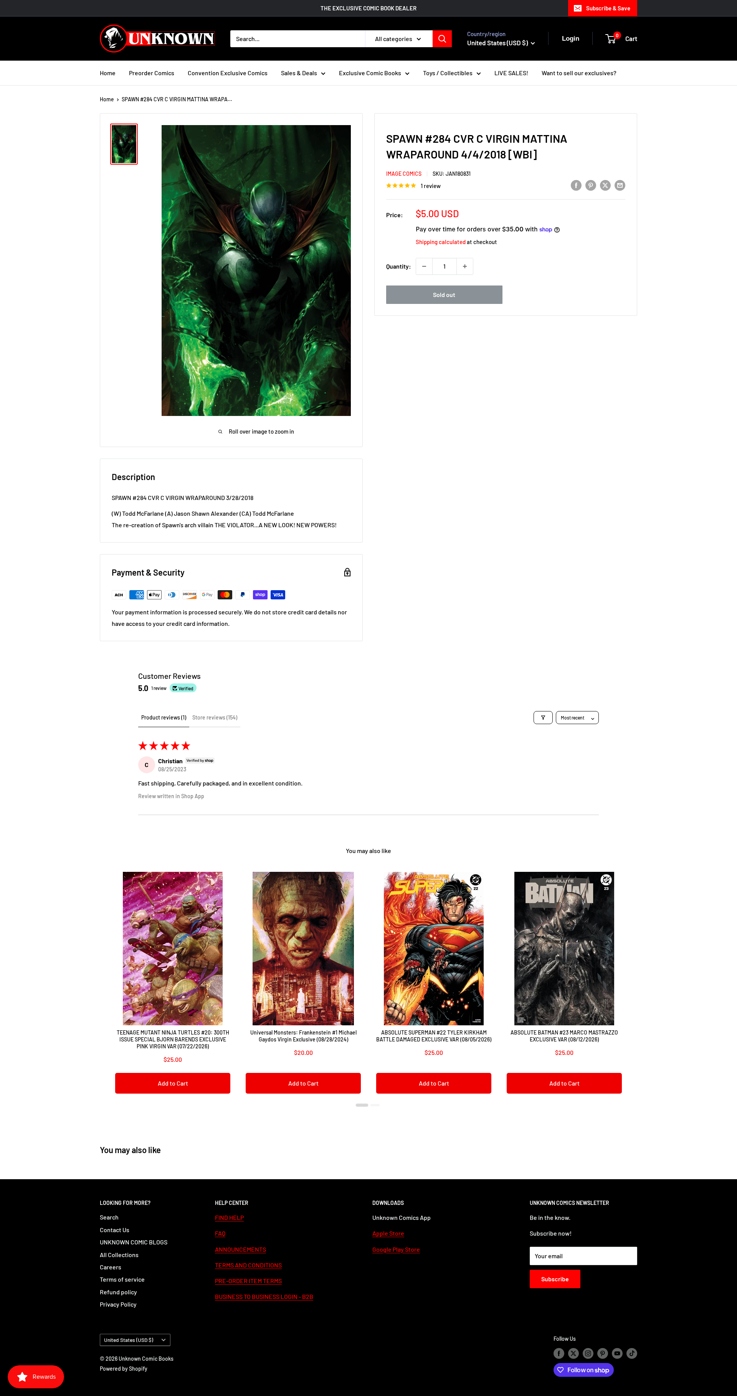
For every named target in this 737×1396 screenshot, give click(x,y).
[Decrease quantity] (424, 266)
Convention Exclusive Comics (228, 72)
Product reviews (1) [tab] (163, 717)
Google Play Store (396, 1249)
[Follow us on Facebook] (559, 1353)
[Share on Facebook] (576, 185)
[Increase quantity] (465, 266)
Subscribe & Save (608, 8)
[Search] (442, 38)
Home (108, 72)
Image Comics (403, 173)
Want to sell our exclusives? (579, 72)
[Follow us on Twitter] (573, 1353)
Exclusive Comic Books (370, 72)
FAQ (220, 1233)
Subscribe (555, 1278)
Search (109, 1217)
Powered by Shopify (123, 1368)
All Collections (119, 1254)
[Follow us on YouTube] (617, 1353)
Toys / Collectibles (448, 72)
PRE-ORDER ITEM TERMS (248, 1280)
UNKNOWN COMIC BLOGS (133, 1242)
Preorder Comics (151, 72)
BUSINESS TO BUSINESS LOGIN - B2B (264, 1296)
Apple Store (388, 1233)
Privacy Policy (118, 1304)
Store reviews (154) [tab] (214, 717)
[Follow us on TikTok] (631, 1353)
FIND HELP (229, 1217)
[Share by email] (620, 185)
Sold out (444, 294)
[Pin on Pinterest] (590, 185)
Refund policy (118, 1291)
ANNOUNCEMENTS (240, 1249)
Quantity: (398, 266)
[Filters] (543, 717)
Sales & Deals (299, 72)
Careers (110, 1267)
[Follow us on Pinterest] (602, 1353)
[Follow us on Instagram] (588, 1353)
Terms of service (122, 1279)
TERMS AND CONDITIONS (248, 1265)
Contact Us (114, 1229)
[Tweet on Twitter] (605, 185)
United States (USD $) (128, 1340)
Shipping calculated (441, 241)
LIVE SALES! (511, 72)
